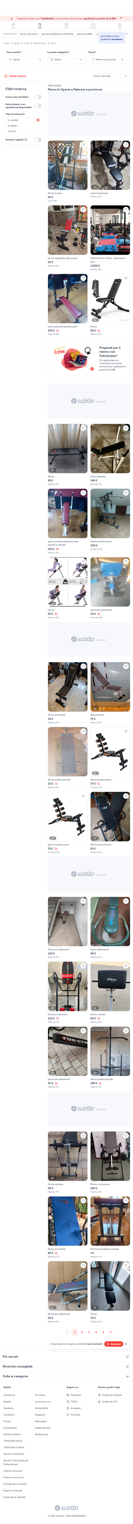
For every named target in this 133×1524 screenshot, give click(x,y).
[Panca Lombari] (110, 993)
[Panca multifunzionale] (68, 758)
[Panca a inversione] (68, 993)
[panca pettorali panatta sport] (68, 305)
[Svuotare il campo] (40, 59)
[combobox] (25, 59)
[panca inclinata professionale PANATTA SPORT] (68, 521)
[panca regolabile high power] (68, 238)
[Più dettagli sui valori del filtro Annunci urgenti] (25, 139)
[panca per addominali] (68, 1057)
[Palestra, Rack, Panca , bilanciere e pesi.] (110, 238)
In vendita (13, 120)
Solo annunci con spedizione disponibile (19, 106)
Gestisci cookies (12, 1434)
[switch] (38, 97)
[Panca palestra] (110, 455)
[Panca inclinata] (68, 1162)
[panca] (68, 588)
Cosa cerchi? (13, 52)
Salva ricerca (17, 76)
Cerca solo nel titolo (17, 96)
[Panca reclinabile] (68, 693)
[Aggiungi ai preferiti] (83, 145)
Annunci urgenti (15, 139)
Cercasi (12, 131)
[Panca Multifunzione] (110, 521)
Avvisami (116, 1344)
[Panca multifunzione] (110, 758)
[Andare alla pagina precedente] (67, 1332)
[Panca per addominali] (68, 1292)
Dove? (92, 52)
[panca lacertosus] (110, 171)
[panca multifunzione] (68, 823)
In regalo (12, 125)
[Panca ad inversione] (110, 823)
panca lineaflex (85, 33)
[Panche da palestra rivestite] (110, 1227)
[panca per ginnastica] (110, 588)
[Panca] (110, 305)
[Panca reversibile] (68, 1227)
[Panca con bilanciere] (68, 928)
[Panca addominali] (110, 928)
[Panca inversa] (68, 171)
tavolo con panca (29, 33)
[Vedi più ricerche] (127, 34)
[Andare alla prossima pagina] (110, 1332)
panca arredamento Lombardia (57, 33)
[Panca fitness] (110, 693)
